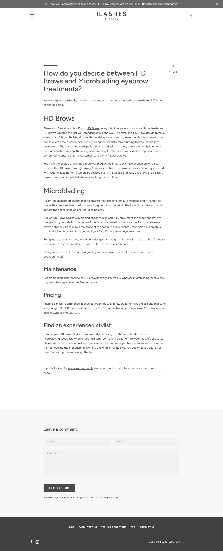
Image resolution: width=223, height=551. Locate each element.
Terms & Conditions (113, 527)
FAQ (132, 527)
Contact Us (147, 527)
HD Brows (93, 128)
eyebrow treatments (80, 368)
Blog (71, 527)
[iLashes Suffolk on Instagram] (37, 541)
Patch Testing (88, 527)
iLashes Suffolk (175, 542)
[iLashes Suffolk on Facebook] (31, 541)
